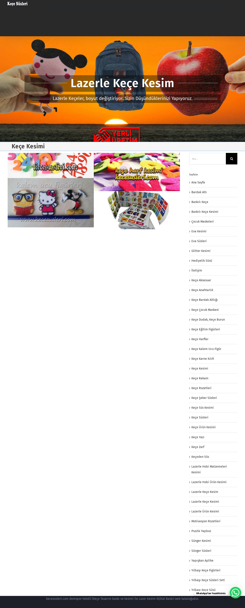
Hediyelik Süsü (201, 260)
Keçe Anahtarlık (202, 290)
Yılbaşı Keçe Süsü (203, 590)
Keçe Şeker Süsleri (204, 398)
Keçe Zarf (197, 447)
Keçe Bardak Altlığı (204, 300)
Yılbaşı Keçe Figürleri (205, 570)
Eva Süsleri (199, 241)
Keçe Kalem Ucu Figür (206, 349)
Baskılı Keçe (199, 202)
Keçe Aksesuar (201, 280)
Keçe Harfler (199, 339)
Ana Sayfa (198, 182)
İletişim (196, 270)
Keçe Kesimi (199, 368)
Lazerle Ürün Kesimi (205, 511)
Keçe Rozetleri (201, 388)
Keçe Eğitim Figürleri (205, 329)
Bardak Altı (199, 192)
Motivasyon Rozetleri (205, 521)
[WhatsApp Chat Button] (235, 592)
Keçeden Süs (200, 457)
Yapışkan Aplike (202, 560)
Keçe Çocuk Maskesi (205, 310)
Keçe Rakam (199, 378)
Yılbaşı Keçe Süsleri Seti (208, 580)
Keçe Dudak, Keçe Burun (208, 319)
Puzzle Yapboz (201, 531)
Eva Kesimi (199, 231)
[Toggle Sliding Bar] (233, 6)
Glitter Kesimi (201, 251)
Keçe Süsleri (199, 417)
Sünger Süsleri (201, 551)
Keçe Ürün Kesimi (203, 427)
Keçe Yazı (197, 437)
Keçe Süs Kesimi (202, 407)
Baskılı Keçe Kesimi (204, 212)
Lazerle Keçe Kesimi (205, 501)
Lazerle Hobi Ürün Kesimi (209, 482)
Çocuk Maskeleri (202, 221)
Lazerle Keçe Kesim (204, 492)
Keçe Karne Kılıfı (202, 359)
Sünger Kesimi (201, 541)
